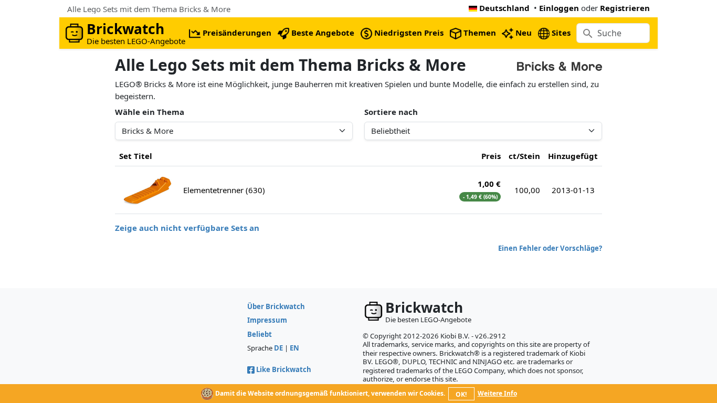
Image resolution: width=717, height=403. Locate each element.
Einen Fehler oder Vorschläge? (550, 248)
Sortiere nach (391, 112)
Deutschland (504, 8)
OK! (461, 394)
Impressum (267, 320)
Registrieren (625, 8)
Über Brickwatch (276, 306)
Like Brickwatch (283, 369)
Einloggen (559, 8)
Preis (491, 156)
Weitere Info (497, 393)
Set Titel (135, 156)
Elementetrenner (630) (224, 190)
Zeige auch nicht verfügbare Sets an (187, 227)
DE (278, 348)
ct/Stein (524, 156)
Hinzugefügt (573, 156)
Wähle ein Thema (149, 112)
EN (294, 348)
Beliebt (259, 334)
